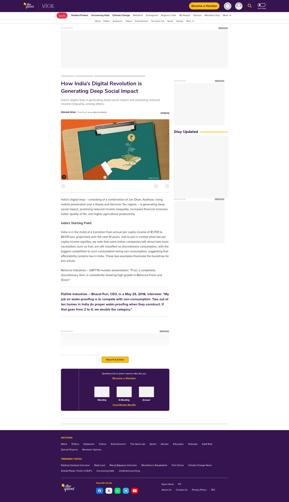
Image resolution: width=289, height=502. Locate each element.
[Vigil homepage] (48, 6)
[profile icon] (238, 6)
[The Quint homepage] (28, 6)
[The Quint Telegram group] (126, 491)
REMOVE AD (223, 28)
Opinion (164, 113)
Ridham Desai (68, 112)
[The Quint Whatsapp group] (118, 491)
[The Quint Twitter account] (109, 491)
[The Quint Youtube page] (134, 491)
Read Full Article (115, 359)
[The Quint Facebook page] (99, 491)
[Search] (249, 6)
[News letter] (227, 6)
